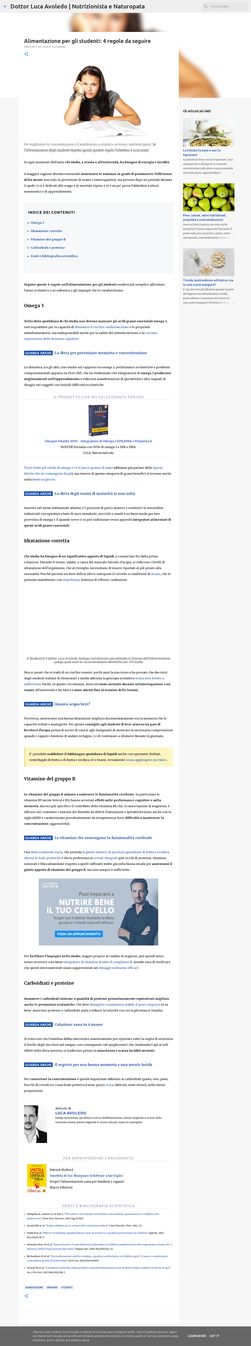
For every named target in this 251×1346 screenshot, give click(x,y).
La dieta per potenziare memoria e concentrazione (101, 353)
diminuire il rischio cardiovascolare (102, 327)
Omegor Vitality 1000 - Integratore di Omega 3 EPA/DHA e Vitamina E (98, 441)
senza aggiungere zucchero (146, 760)
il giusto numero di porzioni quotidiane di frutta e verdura (126, 852)
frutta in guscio (43, 479)
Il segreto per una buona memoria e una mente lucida (103, 1064)
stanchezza (71, 580)
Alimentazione (34, 1287)
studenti (66, 1287)
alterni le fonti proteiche (42, 858)
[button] (26, 54)
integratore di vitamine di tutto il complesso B (97, 962)
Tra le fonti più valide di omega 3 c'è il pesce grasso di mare (68, 468)
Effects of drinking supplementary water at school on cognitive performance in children (95, 1232)
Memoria (52, 1287)
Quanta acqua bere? (72, 704)
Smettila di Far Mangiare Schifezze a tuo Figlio (86, 1175)
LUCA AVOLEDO (70, 1113)
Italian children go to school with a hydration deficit (76, 1225)
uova (109, 1085)
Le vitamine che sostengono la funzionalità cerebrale (103, 838)
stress (155, 574)
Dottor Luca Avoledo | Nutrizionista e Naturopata (77, 6)
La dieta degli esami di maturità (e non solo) (95, 493)
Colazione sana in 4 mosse (79, 1024)
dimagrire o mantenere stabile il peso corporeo (125, 1004)
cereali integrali (105, 858)
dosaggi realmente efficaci (119, 968)
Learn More (197, 1336)
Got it (214, 1336)
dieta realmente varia (46, 852)
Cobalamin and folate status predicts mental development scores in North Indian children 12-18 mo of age (107, 1267)
